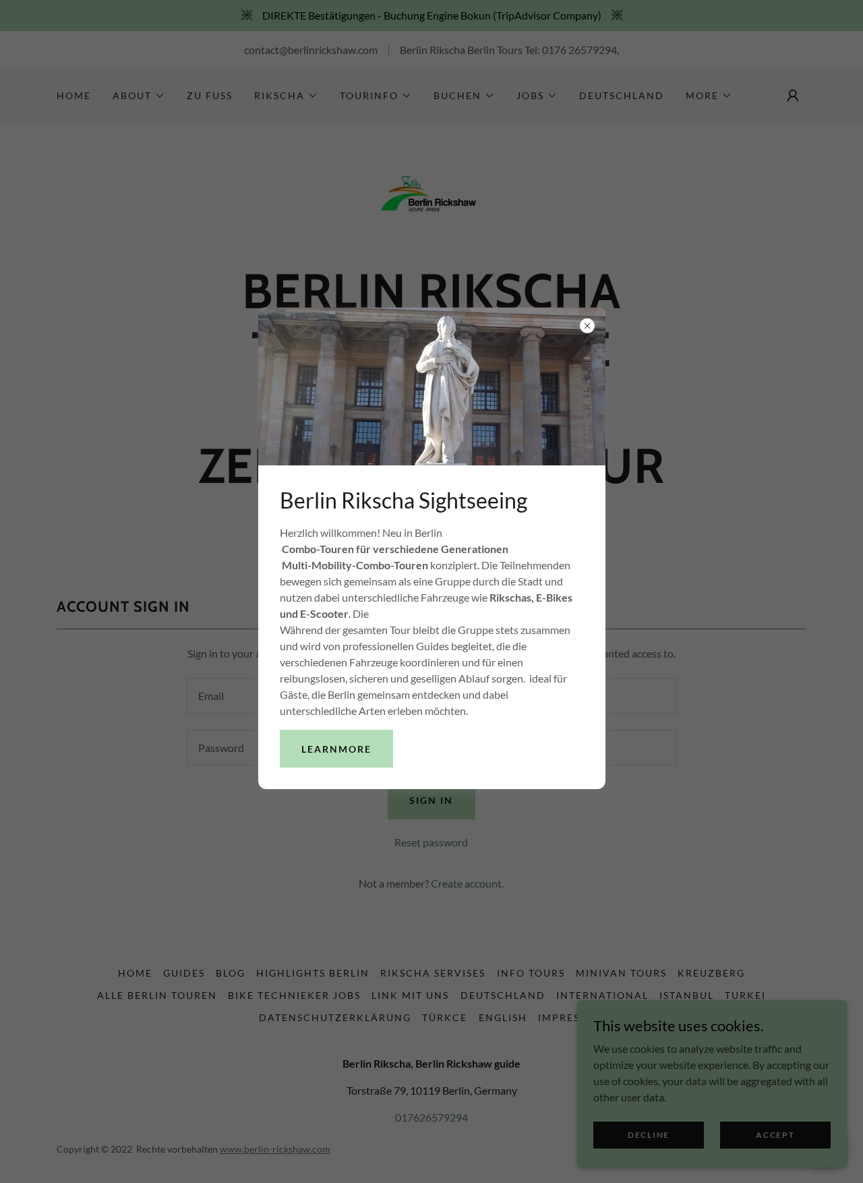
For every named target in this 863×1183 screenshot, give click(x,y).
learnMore (336, 749)
